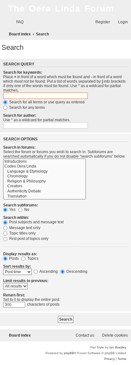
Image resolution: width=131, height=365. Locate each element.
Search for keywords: (22, 72)
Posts (13, 258)
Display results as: (20, 254)
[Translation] (44, 196)
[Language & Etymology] (44, 171)
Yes (12, 209)
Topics (32, 258)
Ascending (48, 271)
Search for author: (19, 115)
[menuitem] (17, 22)
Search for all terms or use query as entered (46, 102)
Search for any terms (26, 107)
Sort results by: (17, 266)
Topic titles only (22, 233)
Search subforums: (20, 205)
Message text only (24, 228)
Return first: (14, 295)
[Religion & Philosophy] (44, 181)
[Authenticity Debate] (44, 191)
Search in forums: (19, 147)
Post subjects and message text (36, 222)
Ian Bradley (117, 347)
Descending (76, 271)
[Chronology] (44, 176)
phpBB (69, 353)
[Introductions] (44, 161)
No (26, 209)
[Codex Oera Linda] (44, 166)
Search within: (16, 217)
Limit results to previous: (25, 281)
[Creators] (44, 186)
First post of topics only (28, 238)
